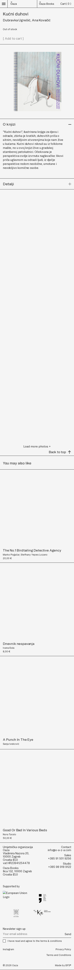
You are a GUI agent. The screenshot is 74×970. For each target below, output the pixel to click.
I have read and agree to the (35, 941)
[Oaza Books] (13, 4)
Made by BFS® (63, 965)
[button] (37, 124)
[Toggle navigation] (4, 4)
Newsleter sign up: (14, 928)
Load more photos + (37, 446)
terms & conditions (51, 941)
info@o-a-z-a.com (59, 850)
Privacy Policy (63, 949)
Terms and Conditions (58, 955)
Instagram (8, 949)
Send (68, 934)
